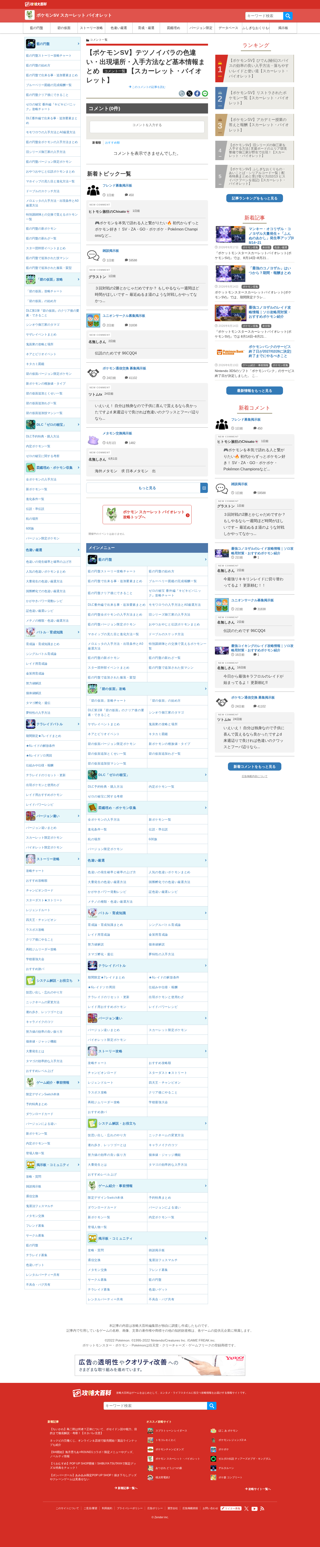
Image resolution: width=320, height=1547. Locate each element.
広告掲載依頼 (190, 1508)
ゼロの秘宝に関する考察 (43, 456)
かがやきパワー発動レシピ (44, 601)
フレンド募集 (35, 1225)
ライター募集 (232, 1508)
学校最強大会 (35, 959)
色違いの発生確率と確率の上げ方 (49, 561)
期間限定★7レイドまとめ (43, 736)
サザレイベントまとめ (41, 334)
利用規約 (107, 1508)
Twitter (246, 1509)
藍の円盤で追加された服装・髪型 (49, 268)
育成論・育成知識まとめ (43, 644)
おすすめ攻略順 (36, 880)
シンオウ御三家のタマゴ (43, 324)
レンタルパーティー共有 (43, 1275)
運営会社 (172, 1508)
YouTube (254, 1509)
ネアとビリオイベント (41, 354)
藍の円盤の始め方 (38, 65)
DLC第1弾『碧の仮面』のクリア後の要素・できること (52, 313)
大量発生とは (35, 1051)
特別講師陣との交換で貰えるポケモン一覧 (52, 217)
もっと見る (147, 488)
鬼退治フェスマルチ (39, 1206)
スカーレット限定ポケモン (44, 837)
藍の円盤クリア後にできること (47, 95)
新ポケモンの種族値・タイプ (46, 383)
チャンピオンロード (39, 890)
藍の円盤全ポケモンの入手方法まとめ (52, 142)
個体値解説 (33, 693)
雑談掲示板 (33, 1186)
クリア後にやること (39, 939)
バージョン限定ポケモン (43, 538)
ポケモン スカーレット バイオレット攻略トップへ (154, 514)
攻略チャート (35, 871)
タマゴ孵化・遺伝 (38, 703)
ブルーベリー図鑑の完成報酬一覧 (49, 85)
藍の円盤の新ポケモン (41, 228)
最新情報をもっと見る (254, 391)
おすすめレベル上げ (39, 1071)
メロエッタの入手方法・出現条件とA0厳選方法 (52, 203)
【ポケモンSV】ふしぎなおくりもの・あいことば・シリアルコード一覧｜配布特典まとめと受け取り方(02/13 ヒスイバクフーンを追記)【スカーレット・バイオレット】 (257, 176)
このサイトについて (67, 1508)
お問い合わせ (210, 1508)
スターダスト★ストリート (44, 900)
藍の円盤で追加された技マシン (47, 258)
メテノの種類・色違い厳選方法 (47, 620)
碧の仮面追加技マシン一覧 (44, 413)
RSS (262, 1509)
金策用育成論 (35, 673)
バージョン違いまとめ (41, 827)
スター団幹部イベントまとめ (46, 248)
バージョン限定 (201, 28)
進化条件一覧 (35, 499)
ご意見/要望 (90, 1508)
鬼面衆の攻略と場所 (39, 344)
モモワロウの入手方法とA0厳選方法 (50, 132)
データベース (228, 28)
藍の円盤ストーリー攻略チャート (49, 55)
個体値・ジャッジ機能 (41, 1041)
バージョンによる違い (41, 1123)
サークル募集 (35, 1235)
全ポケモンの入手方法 (41, 479)
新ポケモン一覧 (36, 489)
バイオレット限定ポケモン (44, 847)
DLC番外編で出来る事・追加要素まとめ (52, 120)
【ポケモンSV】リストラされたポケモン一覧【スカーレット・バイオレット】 (259, 98)
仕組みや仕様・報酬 (39, 765)
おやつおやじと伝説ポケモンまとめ (50, 171)
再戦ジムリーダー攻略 (41, 949)
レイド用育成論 (36, 663)
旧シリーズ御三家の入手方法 (46, 152)
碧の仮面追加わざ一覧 (41, 403)
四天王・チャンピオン (41, 920)
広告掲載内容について (255, 776)
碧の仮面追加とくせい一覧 (44, 393)
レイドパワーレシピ (39, 804)
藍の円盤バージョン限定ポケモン (49, 161)
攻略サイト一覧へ (259, 1489)
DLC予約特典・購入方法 (42, 436)
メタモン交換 (35, 1216)
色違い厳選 (119, 28)
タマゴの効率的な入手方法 (44, 1061)
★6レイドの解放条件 (40, 745)
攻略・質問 (33, 1176)
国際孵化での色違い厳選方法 (46, 591)
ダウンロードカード (39, 1114)
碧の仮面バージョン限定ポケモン (49, 373)
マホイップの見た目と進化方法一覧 (50, 181)
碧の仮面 (64, 28)
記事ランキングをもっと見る (255, 198)
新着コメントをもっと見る (255, 766)
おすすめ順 (112, 142)
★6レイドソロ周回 (39, 755)
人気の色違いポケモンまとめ (46, 571)
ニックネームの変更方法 (43, 1002)
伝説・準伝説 (35, 509)
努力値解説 (33, 683)
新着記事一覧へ (127, 1488)
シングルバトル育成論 (41, 654)
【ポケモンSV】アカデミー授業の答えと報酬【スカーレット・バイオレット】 (259, 125)
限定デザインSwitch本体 (43, 1094)
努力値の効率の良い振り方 (44, 1031)
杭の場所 (32, 518)
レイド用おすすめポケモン (44, 795)
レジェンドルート (38, 910)
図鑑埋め (173, 28)
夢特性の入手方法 (38, 712)
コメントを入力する (147, 125)
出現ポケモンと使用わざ (43, 785)
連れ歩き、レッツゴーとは (44, 1012)
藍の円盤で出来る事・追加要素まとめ (52, 75)
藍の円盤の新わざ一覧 (41, 238)
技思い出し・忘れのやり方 (44, 992)
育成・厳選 (146, 28)
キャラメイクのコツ (39, 1022)
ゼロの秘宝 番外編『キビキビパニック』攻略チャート (51, 107)
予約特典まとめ (36, 1104)
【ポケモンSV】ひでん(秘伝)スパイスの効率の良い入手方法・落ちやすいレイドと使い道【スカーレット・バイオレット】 (259, 68)
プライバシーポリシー (130, 1508)
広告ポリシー (155, 1508)
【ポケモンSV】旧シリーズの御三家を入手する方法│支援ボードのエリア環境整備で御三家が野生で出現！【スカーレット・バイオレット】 (258, 150)
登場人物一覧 (35, 1153)
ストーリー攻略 (91, 28)
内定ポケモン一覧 (38, 446)
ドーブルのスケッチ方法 (43, 191)
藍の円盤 (36, 28)
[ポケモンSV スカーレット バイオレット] (36, 5)
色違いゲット (35, 1265)
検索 (288, 16)
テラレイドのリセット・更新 (46, 775)
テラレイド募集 (36, 1255)
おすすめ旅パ (35, 969)
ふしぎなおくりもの (255, 28)
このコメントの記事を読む (148, 87)
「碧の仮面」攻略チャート (44, 291)
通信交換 (32, 1196)
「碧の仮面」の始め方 (41, 301)
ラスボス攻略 (35, 929)
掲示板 (283, 28)
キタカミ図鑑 (35, 364)
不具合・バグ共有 (38, 1284)
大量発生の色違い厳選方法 (44, 581)
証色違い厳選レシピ (39, 611)
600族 (30, 528)
